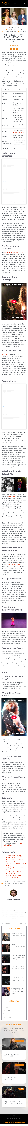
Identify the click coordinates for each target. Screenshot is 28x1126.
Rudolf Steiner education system (14, 252)
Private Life (13, 883)
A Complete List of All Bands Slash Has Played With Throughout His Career (18, 990)
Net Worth (23, 31)
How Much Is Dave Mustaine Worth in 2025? (18, 934)
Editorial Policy (7, 1010)
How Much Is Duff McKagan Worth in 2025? (18, 945)
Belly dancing (5, 354)
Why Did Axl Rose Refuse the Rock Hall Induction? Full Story (18, 957)
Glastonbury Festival (14, 564)
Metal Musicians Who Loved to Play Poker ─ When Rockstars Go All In (18, 978)
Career (14, 881)
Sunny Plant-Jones (18, 132)
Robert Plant (12, 497)
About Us (6, 1007)
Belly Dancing (8, 881)
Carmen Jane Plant (20, 881)
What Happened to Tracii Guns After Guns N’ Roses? (18, 967)
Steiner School (8, 885)
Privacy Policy (7, 1017)
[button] (15, 3)
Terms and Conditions (9, 1014)
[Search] (24, 3)
